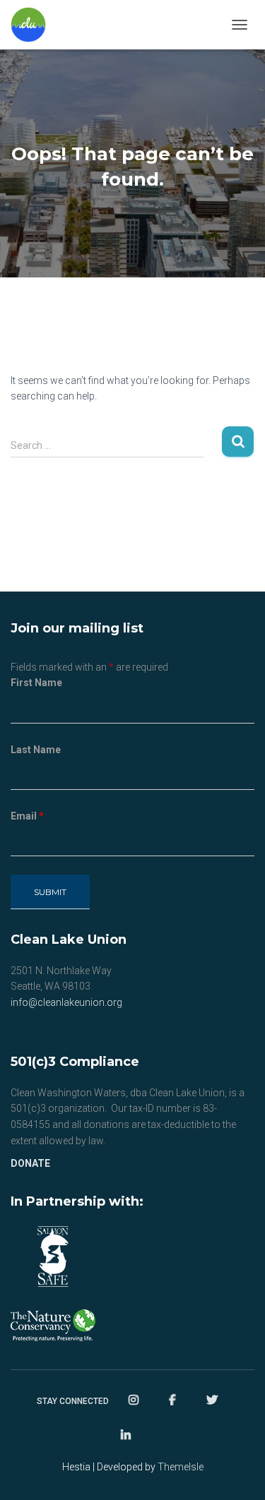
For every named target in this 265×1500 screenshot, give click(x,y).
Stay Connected (73, 1401)
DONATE (30, 1163)
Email (27, 816)
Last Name (36, 749)
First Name (36, 682)
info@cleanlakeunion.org (66, 1002)
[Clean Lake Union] (34, 24)
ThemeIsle (181, 1466)
